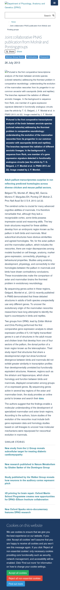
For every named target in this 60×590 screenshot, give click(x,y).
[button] (54, 2)
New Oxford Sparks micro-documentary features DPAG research (26, 511)
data (41, 398)
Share (11, 51)
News (13, 22)
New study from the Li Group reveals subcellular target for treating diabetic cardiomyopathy (25, 451)
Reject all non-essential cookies (24, 578)
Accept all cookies (18, 572)
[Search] (53, 15)
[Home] (7, 22)
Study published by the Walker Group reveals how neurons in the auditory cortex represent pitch (29, 480)
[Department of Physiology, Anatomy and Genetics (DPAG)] (25, 4)
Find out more (16, 583)
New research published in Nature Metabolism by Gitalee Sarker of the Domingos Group (30, 466)
